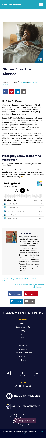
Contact (23, 356)
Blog (23, 330)
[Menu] (41, 4)
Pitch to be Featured (23, 353)
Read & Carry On (23, 327)
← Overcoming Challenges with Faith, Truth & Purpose (20, 279)
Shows (23, 323)
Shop (23, 334)
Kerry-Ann (23, 82)
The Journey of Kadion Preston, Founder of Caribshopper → (27, 286)
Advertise (23, 349)
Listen (23, 360)
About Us (23, 345)
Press (23, 337)
